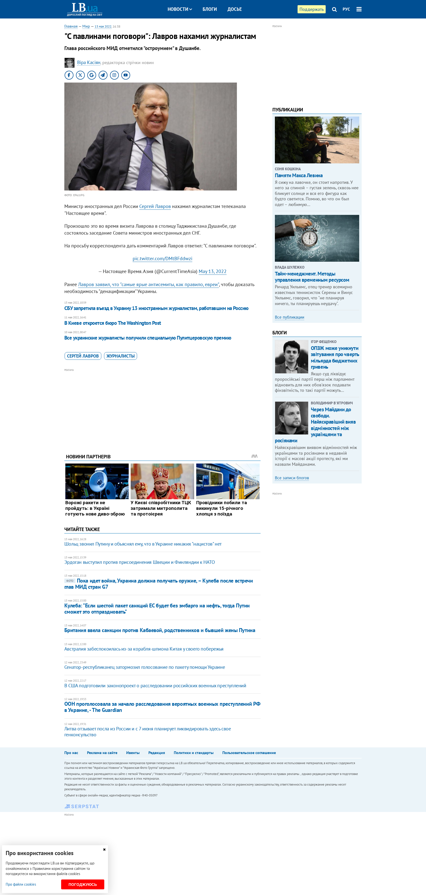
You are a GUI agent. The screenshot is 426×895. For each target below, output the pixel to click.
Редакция (156, 752)
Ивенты (133, 752)
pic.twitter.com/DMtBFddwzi (162, 258)
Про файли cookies (21, 884)
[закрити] (104, 849)
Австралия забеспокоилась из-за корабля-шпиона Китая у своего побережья (144, 649)
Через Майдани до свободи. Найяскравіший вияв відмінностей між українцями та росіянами (315, 425)
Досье (235, 9)
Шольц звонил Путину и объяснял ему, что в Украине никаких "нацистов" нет (143, 544)
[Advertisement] (162, 407)
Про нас (71, 752)
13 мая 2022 (103, 26)
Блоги (210, 9)
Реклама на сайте (102, 752)
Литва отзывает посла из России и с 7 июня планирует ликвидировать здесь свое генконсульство (147, 731)
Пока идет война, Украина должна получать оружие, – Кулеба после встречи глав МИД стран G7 (158, 583)
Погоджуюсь (83, 884)
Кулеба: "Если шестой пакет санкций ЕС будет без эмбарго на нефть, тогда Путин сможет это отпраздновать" (157, 608)
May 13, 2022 (213, 271)
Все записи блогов (292, 478)
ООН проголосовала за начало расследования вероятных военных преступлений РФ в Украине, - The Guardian (162, 706)
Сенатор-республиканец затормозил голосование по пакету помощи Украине (144, 667)
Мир (86, 26)
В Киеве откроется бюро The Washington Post (112, 323)
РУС (346, 9)
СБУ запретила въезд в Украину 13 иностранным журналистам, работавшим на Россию (156, 308)
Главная (71, 26)
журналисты (120, 356)
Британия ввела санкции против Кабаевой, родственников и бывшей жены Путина (159, 630)
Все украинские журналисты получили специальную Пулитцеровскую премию (147, 337)
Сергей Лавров (155, 206)
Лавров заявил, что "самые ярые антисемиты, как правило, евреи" (148, 284)
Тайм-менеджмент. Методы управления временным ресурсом (312, 276)
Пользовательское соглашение (249, 752)
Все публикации (289, 317)
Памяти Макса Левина (298, 175)
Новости (178, 9)
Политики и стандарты (193, 752)
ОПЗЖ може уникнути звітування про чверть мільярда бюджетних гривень (335, 357)
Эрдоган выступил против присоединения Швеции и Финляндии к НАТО (139, 562)
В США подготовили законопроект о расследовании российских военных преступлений (155, 685)
